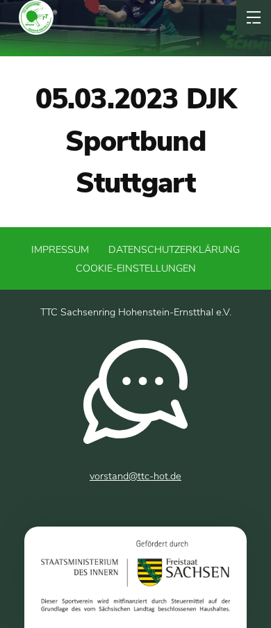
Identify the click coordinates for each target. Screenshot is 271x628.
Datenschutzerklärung (174, 249)
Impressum (60, 249)
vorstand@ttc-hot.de (135, 476)
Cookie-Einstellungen (136, 268)
